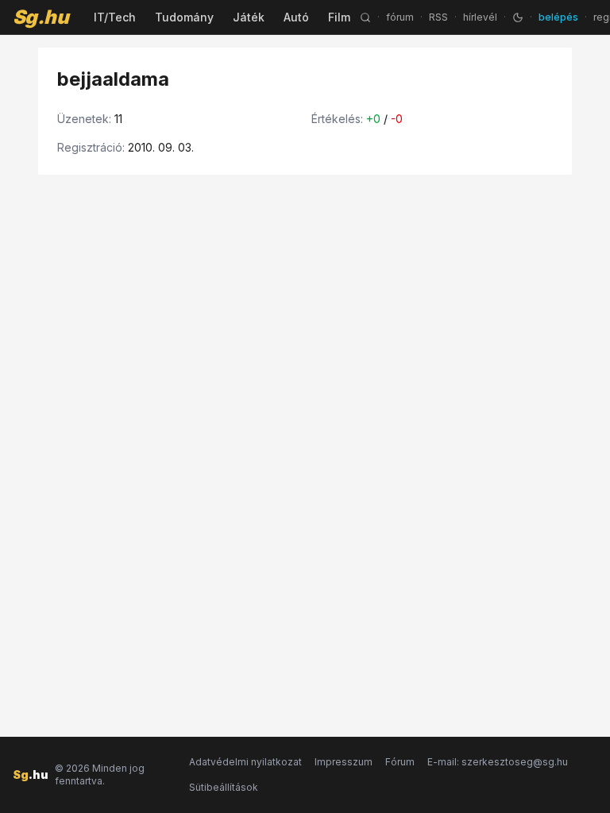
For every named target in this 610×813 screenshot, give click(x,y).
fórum (400, 17)
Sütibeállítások (223, 787)
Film (339, 17)
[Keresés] (365, 17)
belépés (558, 17)
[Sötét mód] (517, 17)
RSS (438, 17)
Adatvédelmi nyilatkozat (245, 762)
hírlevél (480, 17)
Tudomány (184, 17)
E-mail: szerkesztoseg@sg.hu (497, 762)
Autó (296, 17)
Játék (248, 17)
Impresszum (344, 762)
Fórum (400, 762)
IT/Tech (115, 17)
